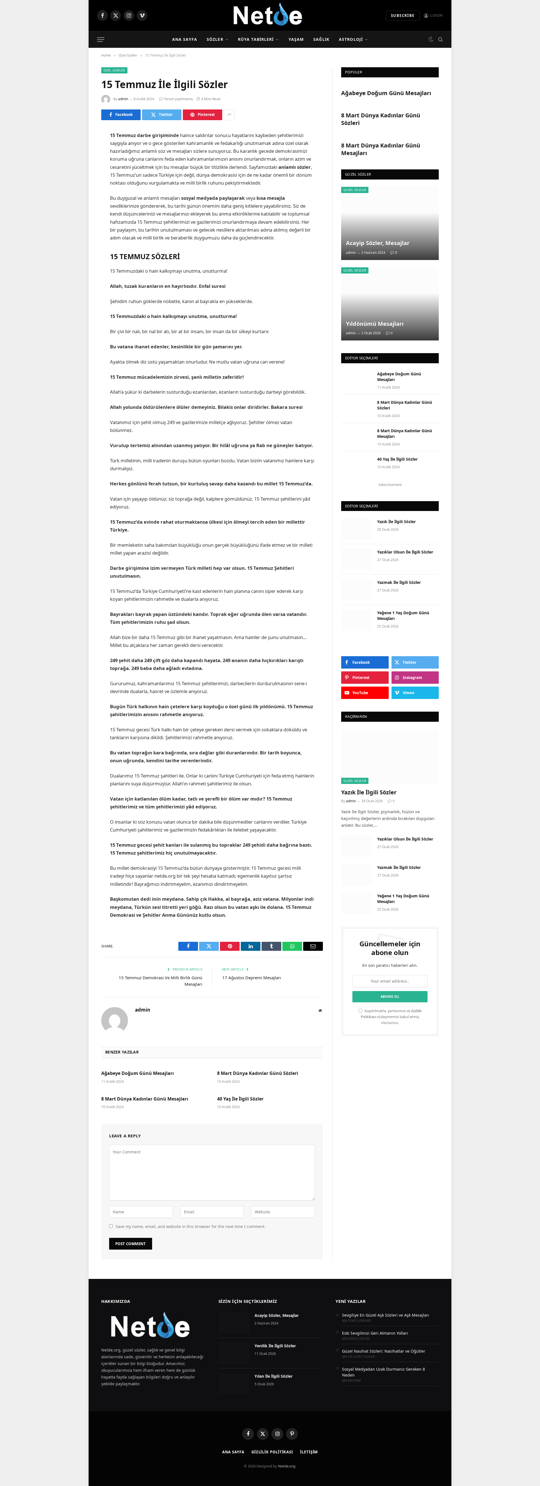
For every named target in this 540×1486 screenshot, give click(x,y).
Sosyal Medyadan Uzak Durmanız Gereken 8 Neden (383, 1372)
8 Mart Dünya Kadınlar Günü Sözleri (257, 1073)
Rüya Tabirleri (256, 39)
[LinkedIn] (81, 176)
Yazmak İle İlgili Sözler (399, 582)
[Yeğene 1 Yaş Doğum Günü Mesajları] (356, 620)
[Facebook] (81, 147)
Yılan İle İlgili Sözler (273, 1376)
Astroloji (351, 39)
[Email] (81, 205)
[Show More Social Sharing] (229, 114)
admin (123, 99)
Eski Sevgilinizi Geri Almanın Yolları (375, 1333)
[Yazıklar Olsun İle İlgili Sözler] (356, 559)
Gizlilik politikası (272, 1451)
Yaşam (296, 39)
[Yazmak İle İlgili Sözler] (356, 589)
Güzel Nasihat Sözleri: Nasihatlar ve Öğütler (383, 1351)
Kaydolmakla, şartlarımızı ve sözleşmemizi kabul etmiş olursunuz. (391, 1016)
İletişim (309, 1451)
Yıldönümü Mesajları (375, 324)
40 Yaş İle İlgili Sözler (240, 1099)
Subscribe (403, 15)
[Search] (440, 39)
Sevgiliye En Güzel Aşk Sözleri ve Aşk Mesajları (385, 1315)
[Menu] (100, 39)
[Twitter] (81, 162)
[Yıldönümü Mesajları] (390, 303)
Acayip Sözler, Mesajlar (378, 243)
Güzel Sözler (354, 190)
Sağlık (321, 39)
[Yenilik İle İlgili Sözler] (234, 1353)
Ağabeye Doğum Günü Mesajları (137, 1073)
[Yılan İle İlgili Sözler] (234, 1383)
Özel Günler (114, 70)
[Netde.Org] (270, 15)
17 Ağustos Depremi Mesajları (251, 977)
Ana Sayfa (184, 39)
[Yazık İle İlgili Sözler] (356, 529)
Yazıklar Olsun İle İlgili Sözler (405, 552)
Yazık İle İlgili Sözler (396, 521)
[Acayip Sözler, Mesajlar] (390, 223)
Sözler (215, 39)
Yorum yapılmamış (178, 99)
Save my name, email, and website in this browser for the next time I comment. (191, 1226)
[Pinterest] (81, 190)
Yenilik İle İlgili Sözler (275, 1345)
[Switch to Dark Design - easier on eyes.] (431, 39)
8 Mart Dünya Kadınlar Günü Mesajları (144, 1099)
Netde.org (286, 1466)
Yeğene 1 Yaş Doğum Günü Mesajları (403, 615)
